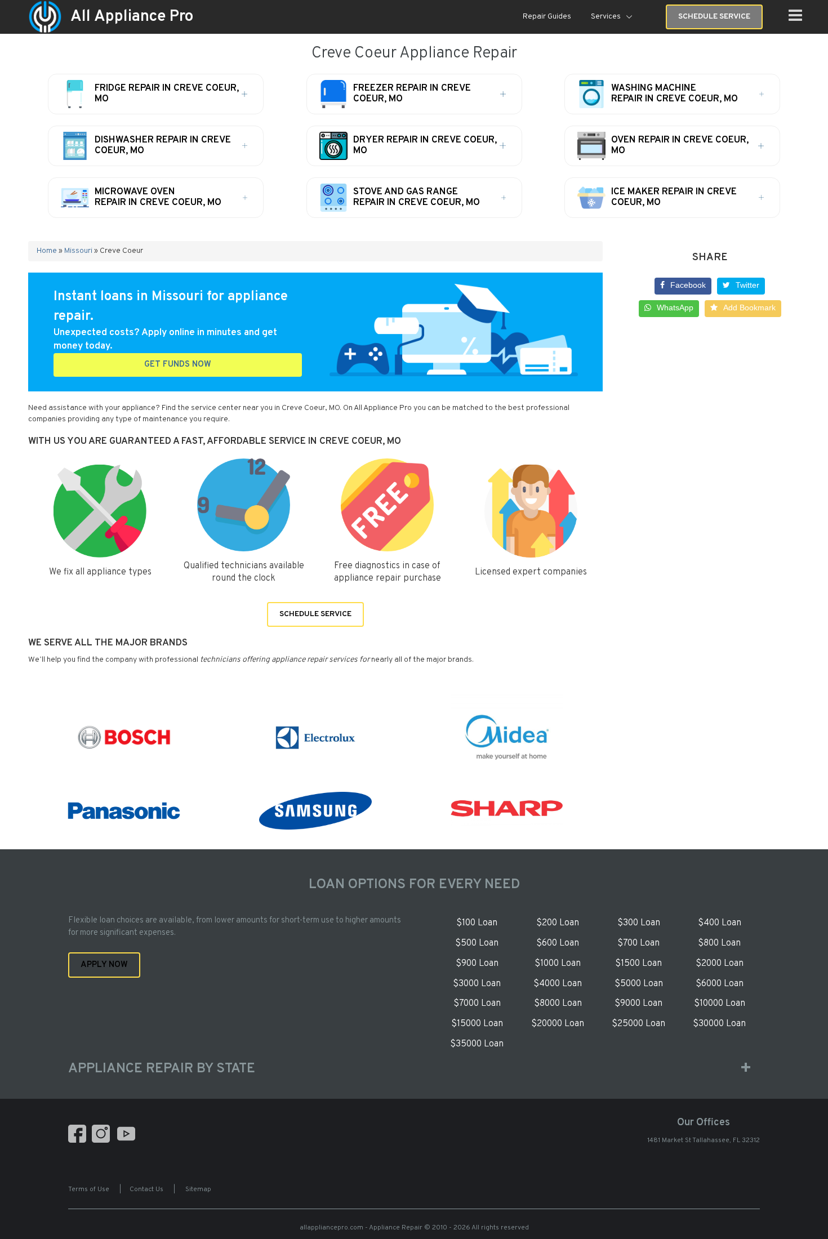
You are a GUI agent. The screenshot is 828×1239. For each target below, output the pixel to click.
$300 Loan (638, 923)
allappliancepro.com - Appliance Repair (361, 1227)
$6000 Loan (720, 984)
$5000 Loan (639, 984)
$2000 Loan (720, 963)
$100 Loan (476, 923)
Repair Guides (547, 16)
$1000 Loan (558, 963)
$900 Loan (477, 963)
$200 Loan (557, 923)
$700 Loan (638, 943)
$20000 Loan (557, 1023)
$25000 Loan (638, 1023)
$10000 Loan (719, 1003)
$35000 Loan (477, 1044)
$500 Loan (476, 943)
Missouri (78, 251)
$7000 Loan (477, 1003)
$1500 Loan (638, 963)
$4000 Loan (557, 984)
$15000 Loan (477, 1023)
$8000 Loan (558, 1003)
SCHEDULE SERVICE (315, 614)
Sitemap (198, 1189)
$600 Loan (557, 943)
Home (47, 251)
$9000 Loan (638, 1003)
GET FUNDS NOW (177, 364)
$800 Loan (719, 943)
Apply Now (104, 965)
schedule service (714, 16)
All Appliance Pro (131, 17)
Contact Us (146, 1189)
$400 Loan (719, 923)
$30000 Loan (719, 1023)
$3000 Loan (477, 984)
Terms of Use (88, 1189)
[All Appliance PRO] (45, 17)
